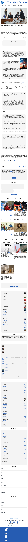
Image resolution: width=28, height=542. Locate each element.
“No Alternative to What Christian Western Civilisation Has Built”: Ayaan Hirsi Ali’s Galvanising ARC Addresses (5, 423)
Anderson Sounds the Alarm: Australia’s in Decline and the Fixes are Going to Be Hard (5, 303)
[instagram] (13, 522)
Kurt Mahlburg (2, 252)
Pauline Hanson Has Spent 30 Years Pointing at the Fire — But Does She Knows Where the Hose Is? (15, 363)
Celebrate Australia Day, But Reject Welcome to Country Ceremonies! (5, 442)
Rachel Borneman (5, 440)
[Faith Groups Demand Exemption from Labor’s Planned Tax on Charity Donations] (7, 265)
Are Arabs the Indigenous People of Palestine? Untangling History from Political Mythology (14, 376)
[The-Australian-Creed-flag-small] (9, 525)
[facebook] (9, 522)
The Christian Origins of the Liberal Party (5, 461)
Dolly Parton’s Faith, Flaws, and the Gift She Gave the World (5, 313)
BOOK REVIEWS (3, 163)
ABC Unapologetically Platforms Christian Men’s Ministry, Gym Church (5, 293)
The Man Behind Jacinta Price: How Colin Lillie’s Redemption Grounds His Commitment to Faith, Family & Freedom (5, 384)
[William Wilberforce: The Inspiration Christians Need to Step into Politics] (20, 223)
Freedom (9, 26)
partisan (17, 32)
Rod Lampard (4, 304)
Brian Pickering (3, 274)
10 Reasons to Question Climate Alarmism (5, 458)
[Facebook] (20, 166)
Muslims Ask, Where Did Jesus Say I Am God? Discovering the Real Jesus (18, 357)
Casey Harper (15, 232)
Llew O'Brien (4, 311)
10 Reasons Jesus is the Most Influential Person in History (5, 450)
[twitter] (11, 522)
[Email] (25, 166)
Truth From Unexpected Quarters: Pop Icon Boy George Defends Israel (5, 403)
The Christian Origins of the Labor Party (5, 456)
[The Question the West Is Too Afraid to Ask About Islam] (7, 222)
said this (22, 90)
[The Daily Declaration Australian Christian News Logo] (14, 2)
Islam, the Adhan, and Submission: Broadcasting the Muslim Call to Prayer (5, 330)
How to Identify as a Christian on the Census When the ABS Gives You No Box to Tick (14, 354)
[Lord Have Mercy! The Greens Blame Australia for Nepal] (7, 201)
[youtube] (14, 522)
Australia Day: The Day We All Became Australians (5, 431)
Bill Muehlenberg (3, 26)
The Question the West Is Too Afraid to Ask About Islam (5, 296)
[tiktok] (10, 522)
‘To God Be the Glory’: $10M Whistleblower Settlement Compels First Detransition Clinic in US (5, 411)
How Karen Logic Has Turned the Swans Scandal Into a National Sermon (5, 299)
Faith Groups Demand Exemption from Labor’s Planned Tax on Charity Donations (7, 263)
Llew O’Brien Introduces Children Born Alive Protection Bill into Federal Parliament (5, 309)
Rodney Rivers (4, 443)
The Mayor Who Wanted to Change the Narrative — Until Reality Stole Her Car (5, 322)
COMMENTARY (10, 210)
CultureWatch (8, 160)
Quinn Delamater (16, 211)
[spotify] (19, 522)
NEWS (22, 211)
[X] (22, 166)
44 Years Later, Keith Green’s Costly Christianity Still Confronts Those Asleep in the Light (5, 395)
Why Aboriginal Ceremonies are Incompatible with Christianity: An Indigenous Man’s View (5, 438)
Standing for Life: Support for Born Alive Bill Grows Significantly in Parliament (5, 319)
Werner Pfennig (14, 160)
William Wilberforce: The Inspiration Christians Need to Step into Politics (20, 221)
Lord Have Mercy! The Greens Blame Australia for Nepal (5, 306)
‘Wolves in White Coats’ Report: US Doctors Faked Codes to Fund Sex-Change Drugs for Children (7, 241)
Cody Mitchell (4, 436)
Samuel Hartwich (5, 320)
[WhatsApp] (23, 166)
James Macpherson (3, 210)
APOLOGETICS (10, 230)
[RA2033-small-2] (15, 525)
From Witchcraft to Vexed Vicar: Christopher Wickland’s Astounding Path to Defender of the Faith (5, 391)
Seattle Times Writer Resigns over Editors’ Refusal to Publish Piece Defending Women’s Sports (20, 200)
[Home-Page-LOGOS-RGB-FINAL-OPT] (2, 2)
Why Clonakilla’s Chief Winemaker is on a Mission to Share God (5, 415)
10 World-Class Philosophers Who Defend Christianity (5, 435)
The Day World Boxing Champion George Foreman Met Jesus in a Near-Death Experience (5, 418)
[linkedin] (16, 522)
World (9, 163)
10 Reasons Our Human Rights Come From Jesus (5, 453)
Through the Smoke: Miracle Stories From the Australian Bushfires (5, 447)
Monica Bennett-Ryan (5, 433)
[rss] (17, 522)
